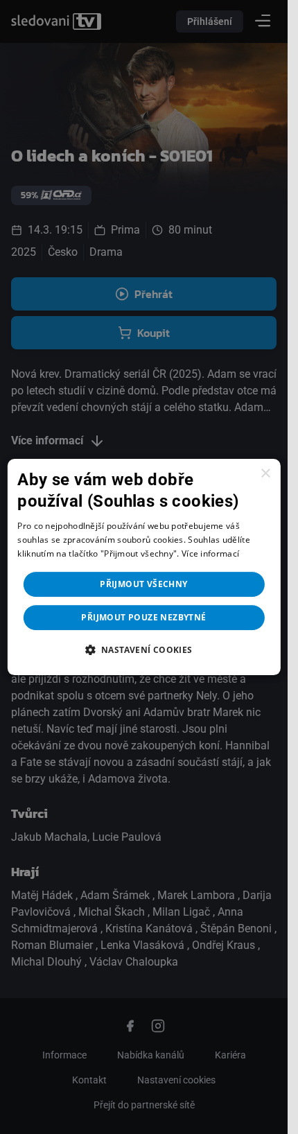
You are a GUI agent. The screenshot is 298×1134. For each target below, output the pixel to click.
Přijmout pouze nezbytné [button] (143, 617)
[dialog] (143, 567)
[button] (143, 649)
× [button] (265, 474)
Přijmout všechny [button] (143, 584)
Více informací (210, 553)
